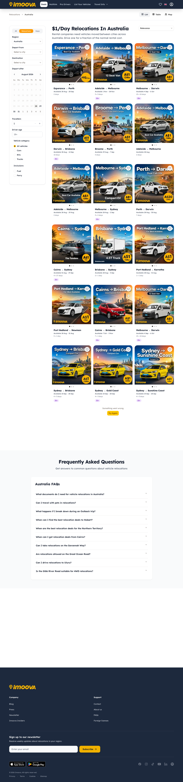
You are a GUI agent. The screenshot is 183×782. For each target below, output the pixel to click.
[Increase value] (40, 123)
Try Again (112, 413)
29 (40, 106)
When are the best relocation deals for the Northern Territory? (69, 528)
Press (11, 709)
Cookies (32, 776)
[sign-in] (171, 4)
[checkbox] (15, 171)
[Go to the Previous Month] (14, 74)
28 (36, 106)
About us (98, 709)
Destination (17, 58)
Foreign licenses (101, 720)
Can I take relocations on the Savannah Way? (61, 545)
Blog (11, 704)
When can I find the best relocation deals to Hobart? (64, 519)
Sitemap (43, 776)
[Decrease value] (35, 123)
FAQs (96, 715)
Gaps (37, 31)
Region (15, 37)
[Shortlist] (160, 4)
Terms (22, 776)
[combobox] (27, 41)
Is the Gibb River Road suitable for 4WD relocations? (64, 571)
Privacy (12, 776)
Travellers (16, 119)
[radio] (15, 146)
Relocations (14, 14)
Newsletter (14, 715)
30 (14, 111)
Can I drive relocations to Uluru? (53, 562)
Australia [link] (29, 14)
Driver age (17, 130)
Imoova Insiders (17, 720)
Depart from (18, 47)
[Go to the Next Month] (40, 74)
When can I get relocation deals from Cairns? (60, 537)
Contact (97, 704)
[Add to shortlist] (87, 47)
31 (19, 111)
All (16, 31)
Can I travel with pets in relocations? (56, 502)
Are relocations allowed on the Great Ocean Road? (63, 554)
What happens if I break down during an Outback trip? (65, 511)
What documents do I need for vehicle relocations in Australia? (70, 494)
